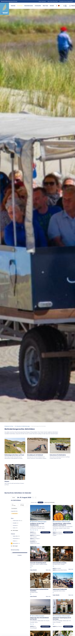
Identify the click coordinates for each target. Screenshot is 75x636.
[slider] (11, 552)
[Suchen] (56, 5)
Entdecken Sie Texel (9, 426)
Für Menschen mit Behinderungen (22, 426)
